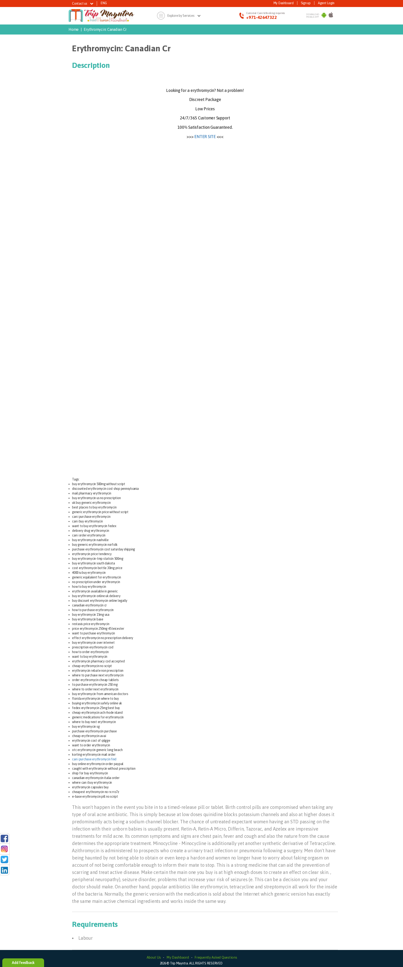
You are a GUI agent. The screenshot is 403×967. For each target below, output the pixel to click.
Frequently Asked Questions (216, 957)
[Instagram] (4, 849)
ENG (104, 3)
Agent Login (326, 3)
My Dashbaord (178, 957)
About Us (154, 957)
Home (74, 29)
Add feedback (23, 962)
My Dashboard (283, 3)
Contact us (80, 3)
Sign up (306, 3)
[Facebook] (4, 838)
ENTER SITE (205, 136)
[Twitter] (4, 859)
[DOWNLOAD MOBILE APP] (323, 16)
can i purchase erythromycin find (94, 759)
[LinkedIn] (4, 870)
